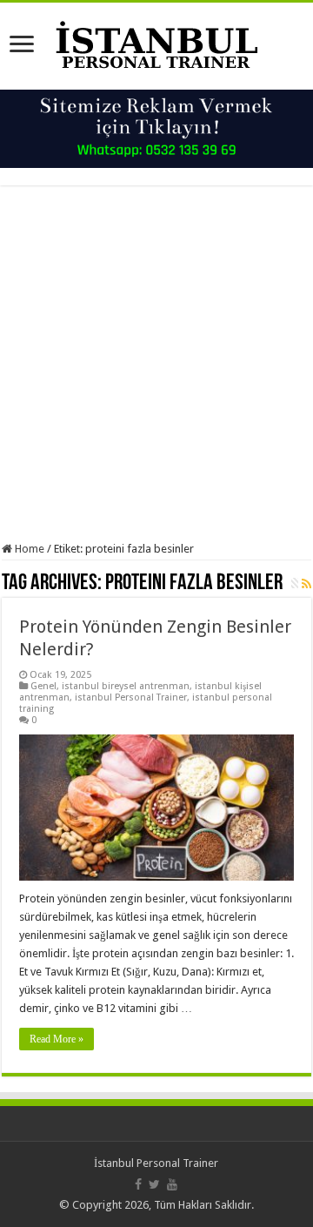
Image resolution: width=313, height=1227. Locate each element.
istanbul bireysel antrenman (126, 686)
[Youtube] (172, 1184)
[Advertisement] (156, 363)
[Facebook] (138, 1184)
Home (28, 548)
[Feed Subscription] (306, 584)
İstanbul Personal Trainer (156, 1163)
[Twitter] (154, 1184)
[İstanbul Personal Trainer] (156, 43)
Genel (43, 686)
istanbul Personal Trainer (131, 697)
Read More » (56, 1039)
